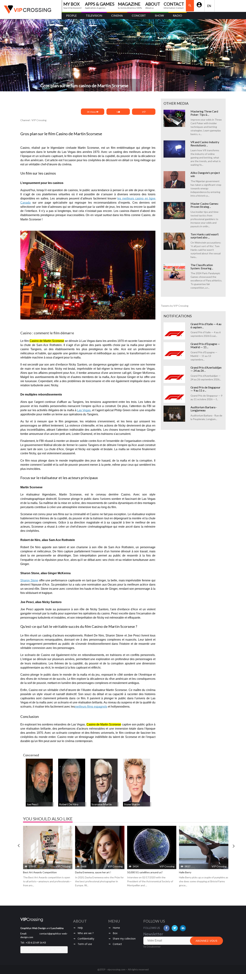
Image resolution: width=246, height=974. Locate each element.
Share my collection (124, 938)
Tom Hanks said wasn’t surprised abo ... (205, 235)
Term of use (85, 944)
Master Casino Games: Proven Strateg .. (205, 205)
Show (159, 15)
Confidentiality (86, 938)
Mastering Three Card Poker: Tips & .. (204, 113)
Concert (139, 15)
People (71, 15)
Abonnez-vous (206, 940)
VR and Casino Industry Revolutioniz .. (205, 143)
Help (80, 927)
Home (116, 927)
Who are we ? (85, 933)
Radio (177, 15)
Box (115, 933)
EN (209, 6)
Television (94, 15)
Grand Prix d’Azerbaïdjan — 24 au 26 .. (206, 369)
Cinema (117, 15)
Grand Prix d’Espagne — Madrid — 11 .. (205, 345)
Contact (117, 944)
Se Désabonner (152, 946)
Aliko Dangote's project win (205, 174)
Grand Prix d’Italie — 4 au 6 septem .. (206, 325)
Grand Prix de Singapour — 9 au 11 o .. (205, 389)
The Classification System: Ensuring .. (202, 266)
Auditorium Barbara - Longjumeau (204, 408)
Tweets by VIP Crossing (174, 305)
